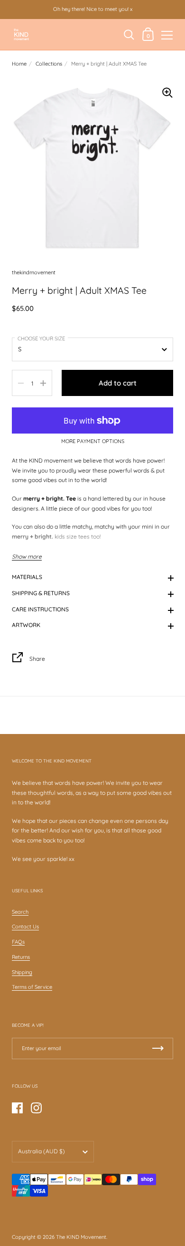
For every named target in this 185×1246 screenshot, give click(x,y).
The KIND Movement (81, 1237)
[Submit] (158, 1048)
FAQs (18, 941)
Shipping (22, 972)
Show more (27, 556)
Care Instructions (40, 609)
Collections (49, 63)
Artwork (26, 624)
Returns (21, 957)
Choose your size (41, 338)
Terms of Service (32, 987)
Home (19, 63)
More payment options (92, 441)
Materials (27, 576)
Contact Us (25, 926)
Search (20, 911)
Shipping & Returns (41, 593)
